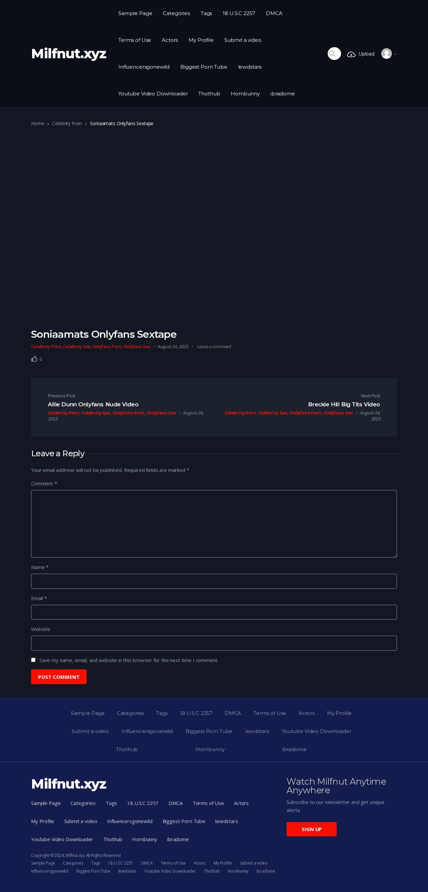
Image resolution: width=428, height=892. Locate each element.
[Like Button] (34, 358)
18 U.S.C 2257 (239, 13)
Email (39, 598)
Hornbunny (245, 93)
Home (37, 123)
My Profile (201, 40)
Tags (206, 13)
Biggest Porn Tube (203, 67)
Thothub (209, 93)
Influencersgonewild (144, 67)
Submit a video (242, 40)
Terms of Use (134, 40)
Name (39, 567)
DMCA (274, 13)
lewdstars (250, 67)
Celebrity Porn (67, 123)
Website (40, 629)
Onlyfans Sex (136, 346)
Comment (44, 483)
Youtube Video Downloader (153, 93)
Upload (366, 54)
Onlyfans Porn (106, 346)
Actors (170, 40)
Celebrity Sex (76, 346)
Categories (176, 13)
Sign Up (312, 829)
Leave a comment (214, 346)
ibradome (283, 93)
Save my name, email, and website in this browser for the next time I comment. (128, 660)
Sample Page (135, 13)
